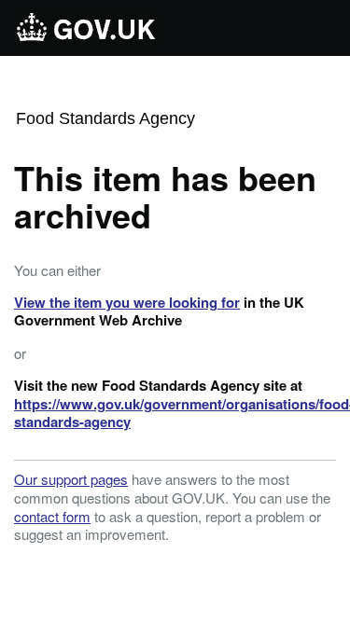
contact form (52, 516)
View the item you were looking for (127, 302)
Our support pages (71, 479)
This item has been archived (165, 196)
